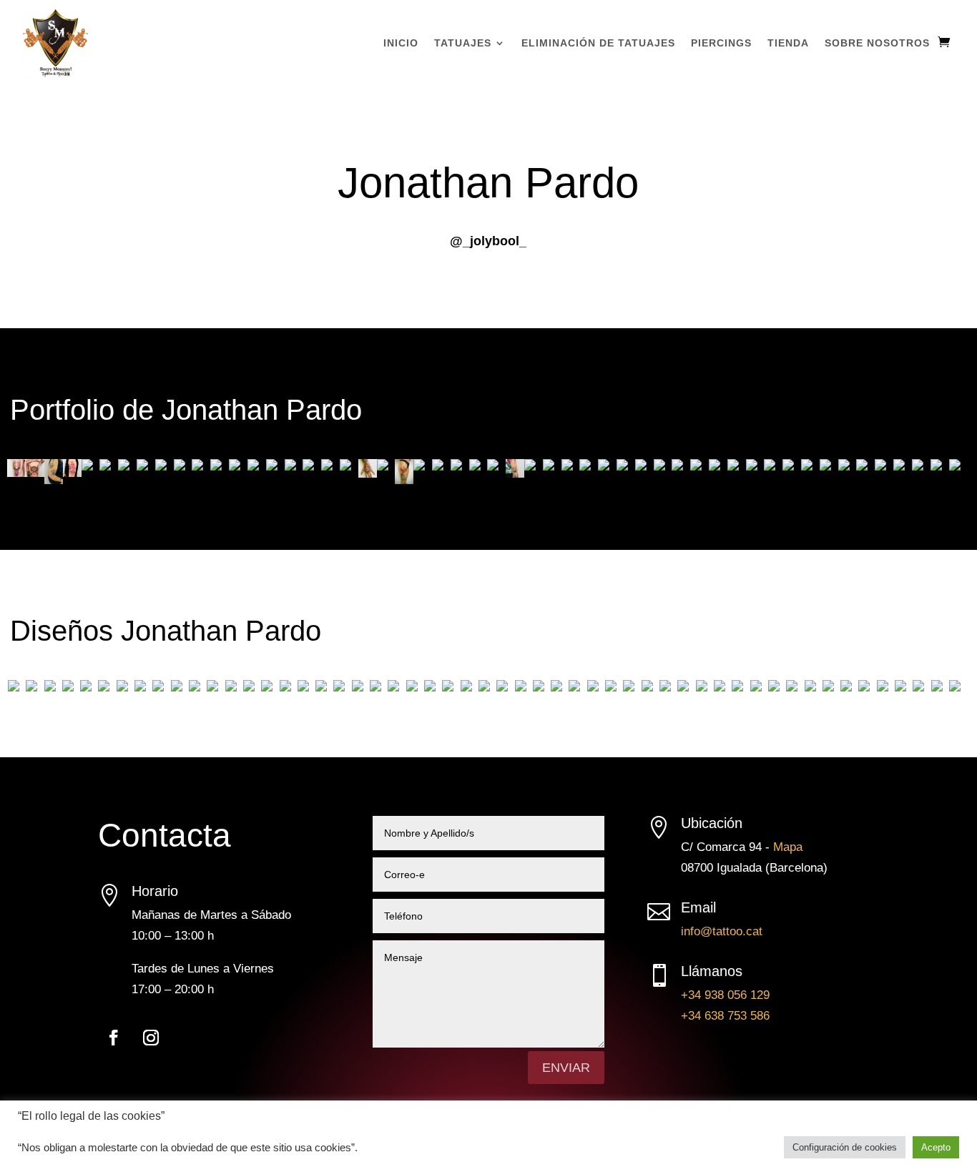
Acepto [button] (936, 1147)
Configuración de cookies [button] (844, 1147)
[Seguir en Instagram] (151, 1037)
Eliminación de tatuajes (598, 43)
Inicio (400, 43)
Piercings (721, 43)
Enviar (566, 1067)
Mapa (787, 847)
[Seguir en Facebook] (113, 1037)
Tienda (788, 43)
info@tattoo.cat (721, 931)
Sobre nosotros (877, 43)
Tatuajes (462, 43)
